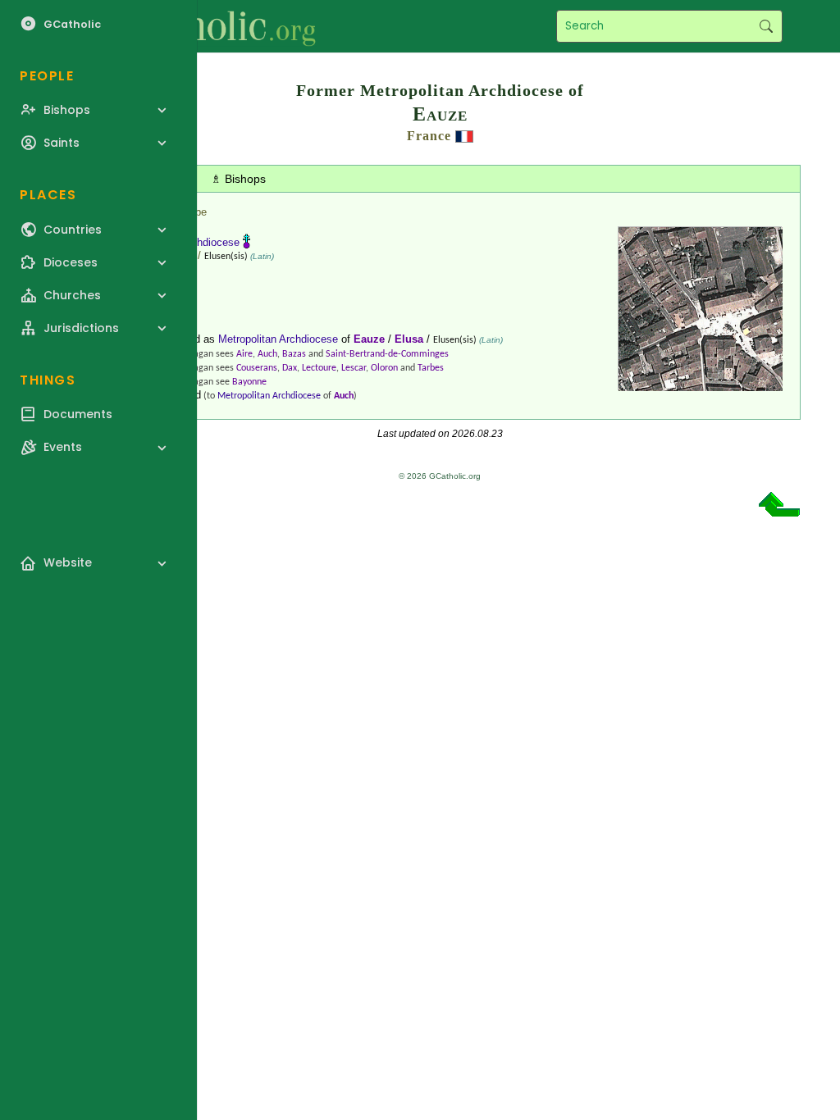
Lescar (353, 368)
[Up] (779, 510)
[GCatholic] (202, 26)
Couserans (256, 368)
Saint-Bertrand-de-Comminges (387, 354)
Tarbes (431, 368)
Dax (289, 368)
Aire (244, 354)
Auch (267, 354)
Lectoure (319, 368)
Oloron (384, 368)
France (429, 136)
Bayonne (249, 382)
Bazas (294, 354)
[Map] (701, 385)
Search (765, 26)
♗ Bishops (238, 178)
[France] (464, 136)
